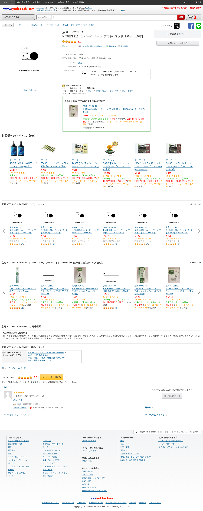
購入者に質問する (172, 395)
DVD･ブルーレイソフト (52, 460)
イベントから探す (89, 451)
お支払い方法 (87, 474)
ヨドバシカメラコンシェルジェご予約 (173, 447)
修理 (122, 441)
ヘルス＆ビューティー (17, 457)
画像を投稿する (29, 90)
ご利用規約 (81, 503)
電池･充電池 (47, 470)
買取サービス (125, 450)
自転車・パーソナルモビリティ (55, 473)
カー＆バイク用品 (50, 457)
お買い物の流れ (88, 471)
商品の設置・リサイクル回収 (93, 478)
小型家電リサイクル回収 (130, 453)
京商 (80, 63)
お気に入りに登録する (177, 43)
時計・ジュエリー (50, 453)
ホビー (91, 91)
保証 (122, 444)
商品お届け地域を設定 (46, 10)
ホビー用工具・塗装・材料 (107, 91)
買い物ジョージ (19, 407)
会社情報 (142, 503)
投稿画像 (112, 46)
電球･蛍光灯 (47, 476)
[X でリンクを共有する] (177, 28)
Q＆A (148, 407)
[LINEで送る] (198, 28)
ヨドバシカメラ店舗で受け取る (170, 441)
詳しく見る (17, 400)
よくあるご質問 (155, 503)
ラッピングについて (166, 444)
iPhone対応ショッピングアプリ (94, 491)
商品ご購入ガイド (89, 487)
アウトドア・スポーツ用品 (18, 466)
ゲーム (10, 476)
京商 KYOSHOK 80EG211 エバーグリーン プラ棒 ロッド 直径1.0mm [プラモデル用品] (114, 109)
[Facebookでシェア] (191, 28)
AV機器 (11, 470)
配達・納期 (86, 481)
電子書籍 (11, 450)
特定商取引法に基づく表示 (116, 503)
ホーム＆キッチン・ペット (18, 460)
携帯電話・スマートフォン (53, 444)
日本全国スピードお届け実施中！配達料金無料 (181, 8)
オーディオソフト (50, 463)
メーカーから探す (89, 441)
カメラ (45, 447)
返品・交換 (124, 447)
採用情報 (132, 503)
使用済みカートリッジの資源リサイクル (136, 457)
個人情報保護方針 (96, 503)
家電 (10, 453)
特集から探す (87, 461)
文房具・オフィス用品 (17, 473)
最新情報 (124, 46)
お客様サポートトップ (50, 503)
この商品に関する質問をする (93, 46)
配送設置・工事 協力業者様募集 (132, 460)
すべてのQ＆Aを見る (155, 415)
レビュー (68, 46)
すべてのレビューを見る (15, 415)
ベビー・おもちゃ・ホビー (73, 88)
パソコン (11, 463)
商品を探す (86, 484)
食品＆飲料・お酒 (15, 444)
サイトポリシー (68, 503)
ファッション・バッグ (51, 450)
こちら (89, 8)
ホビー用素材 (127, 91)
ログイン (40, 8)
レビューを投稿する (51, 377)
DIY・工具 (47, 441)
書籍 (10, 447)
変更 (122, 10)
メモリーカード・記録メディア (55, 466)
